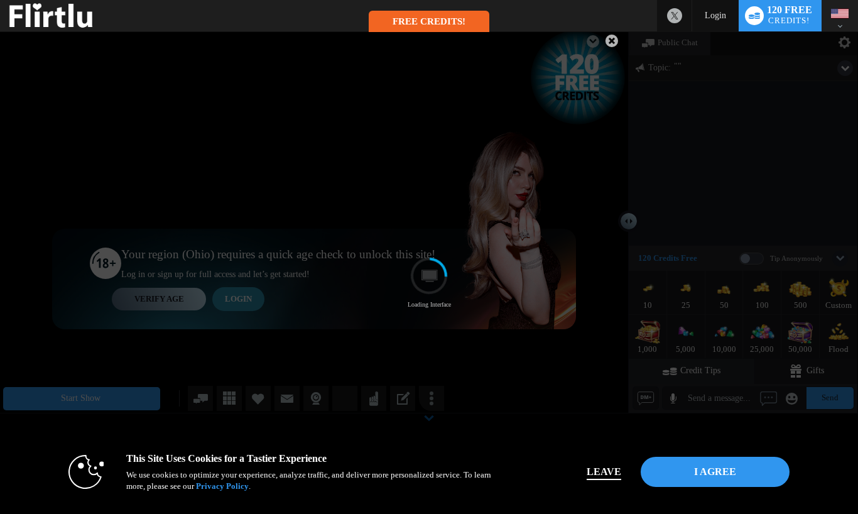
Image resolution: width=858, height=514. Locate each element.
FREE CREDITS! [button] (429, 21)
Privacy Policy (222, 486)
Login (715, 15)
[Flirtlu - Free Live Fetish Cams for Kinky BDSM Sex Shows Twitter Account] (674, 15)
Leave (604, 471)
